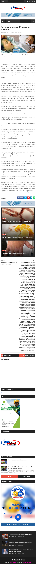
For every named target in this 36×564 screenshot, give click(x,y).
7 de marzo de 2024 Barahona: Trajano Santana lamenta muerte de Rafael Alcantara (21, 550)
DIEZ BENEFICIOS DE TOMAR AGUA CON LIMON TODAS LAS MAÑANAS (17, 237)
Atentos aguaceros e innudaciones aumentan (17, 460)
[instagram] (32, 1)
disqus (27, 355)
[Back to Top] (24, 560)
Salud (21, 32)
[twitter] (27, 1)
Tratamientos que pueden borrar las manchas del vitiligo (14, 253)
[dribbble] (30, 1)
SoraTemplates (13, 562)
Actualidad (9, 476)
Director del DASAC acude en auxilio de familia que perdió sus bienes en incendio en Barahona (21, 467)
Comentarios (26, 476)
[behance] (34, 1)
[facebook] (25, 1)
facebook (32, 355)
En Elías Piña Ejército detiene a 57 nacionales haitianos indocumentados (20, 543)
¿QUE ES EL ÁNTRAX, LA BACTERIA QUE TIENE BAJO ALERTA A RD (16, 221)
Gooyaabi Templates (27, 562)
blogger (22, 355)
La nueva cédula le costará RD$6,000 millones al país (20, 534)
